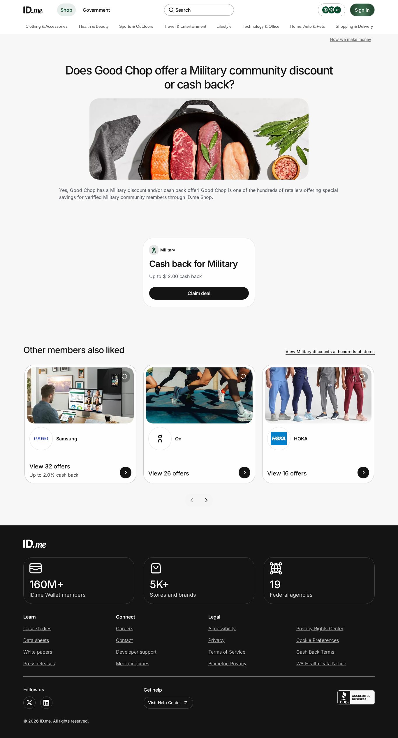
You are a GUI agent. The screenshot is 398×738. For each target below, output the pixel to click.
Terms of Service (226, 652)
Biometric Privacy (227, 663)
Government (96, 10)
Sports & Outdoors (136, 26)
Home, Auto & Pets (307, 26)
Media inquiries (132, 663)
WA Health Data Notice (321, 663)
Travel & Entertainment (185, 26)
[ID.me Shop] (36, 9)
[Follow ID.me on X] (29, 703)
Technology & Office (261, 26)
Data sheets (36, 640)
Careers (124, 628)
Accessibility (222, 628)
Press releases (39, 663)
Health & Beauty (94, 26)
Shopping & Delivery (354, 26)
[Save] (124, 377)
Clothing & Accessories (47, 26)
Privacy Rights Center (320, 628)
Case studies (37, 628)
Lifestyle (224, 26)
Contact (124, 640)
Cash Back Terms (315, 652)
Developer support (136, 652)
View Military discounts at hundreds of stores (330, 351)
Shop (66, 10)
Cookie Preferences (317, 640)
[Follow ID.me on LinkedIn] (46, 703)
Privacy (216, 640)
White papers (37, 652)
